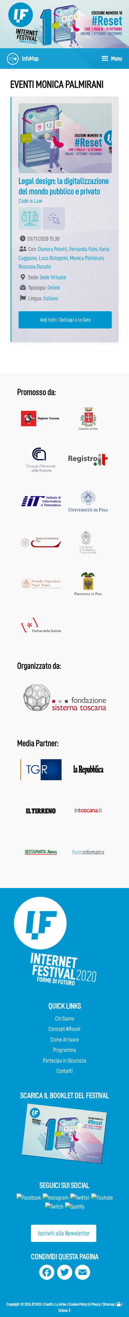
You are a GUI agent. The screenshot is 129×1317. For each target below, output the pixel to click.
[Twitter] (79, 1198)
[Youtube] (102, 1198)
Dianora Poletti (52, 249)
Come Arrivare (65, 1040)
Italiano (50, 298)
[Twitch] (54, 1207)
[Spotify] (74, 1207)
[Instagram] (55, 1198)
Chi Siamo (64, 1019)
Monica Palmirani (87, 258)
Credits (49, 1304)
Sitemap (109, 1304)
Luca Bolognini (53, 258)
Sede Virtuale (53, 277)
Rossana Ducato (35, 267)
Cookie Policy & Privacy (84, 1304)
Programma (64, 1050)
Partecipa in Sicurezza (64, 1061)
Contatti (64, 1071)
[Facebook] (29, 1198)
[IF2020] (27, 23)
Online (53, 288)
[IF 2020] (101, 23)
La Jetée (60, 1304)
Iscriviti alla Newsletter (64, 1233)
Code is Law (30, 201)
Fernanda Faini (83, 249)
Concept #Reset (64, 1029)
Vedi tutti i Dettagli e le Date (65, 320)
